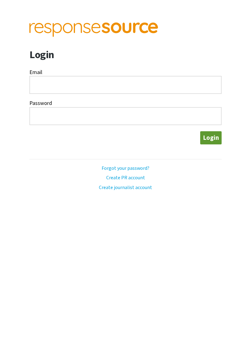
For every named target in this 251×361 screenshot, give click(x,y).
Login (211, 138)
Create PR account (125, 178)
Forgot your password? (125, 168)
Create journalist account (125, 187)
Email (35, 72)
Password (40, 103)
